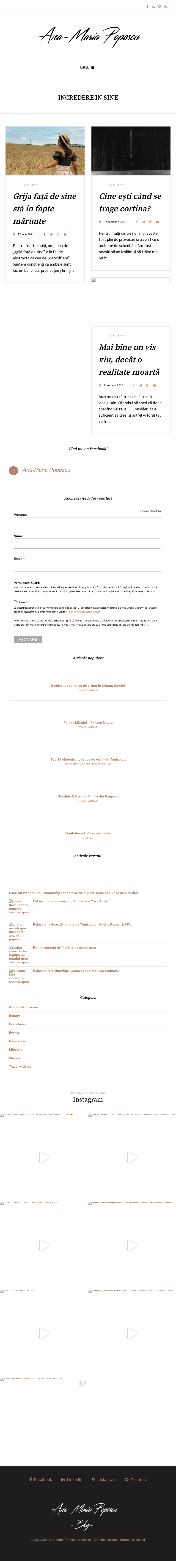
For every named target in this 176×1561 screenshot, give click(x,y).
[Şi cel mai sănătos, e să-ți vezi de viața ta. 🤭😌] (44, 1158)
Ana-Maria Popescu (46, 470)
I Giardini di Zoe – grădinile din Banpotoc (88, 796)
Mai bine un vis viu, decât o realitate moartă (129, 359)
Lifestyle (15, 1049)
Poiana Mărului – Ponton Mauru (88, 722)
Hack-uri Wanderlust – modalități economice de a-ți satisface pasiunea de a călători (74, 893)
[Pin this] (65, 234)
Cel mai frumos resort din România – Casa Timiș (70, 901)
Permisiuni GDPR (27, 583)
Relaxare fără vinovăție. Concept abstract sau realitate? (76, 971)
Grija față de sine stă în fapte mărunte (44, 208)
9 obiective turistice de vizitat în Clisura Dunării (88, 685)
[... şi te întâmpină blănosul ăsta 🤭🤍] (44, 1246)
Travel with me (88, 690)
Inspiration (17, 1041)
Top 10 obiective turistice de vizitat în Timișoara (88, 759)
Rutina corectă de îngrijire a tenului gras (64, 947)
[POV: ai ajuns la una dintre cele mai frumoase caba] (132, 1158)
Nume (18, 536)
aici (146, 624)
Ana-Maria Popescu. (63, 1540)
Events (14, 1032)
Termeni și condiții (133, 1540)
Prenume (21, 515)
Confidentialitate (105, 1540)
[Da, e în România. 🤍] (44, 1334)
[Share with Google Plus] (58, 234)
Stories (33, 185)
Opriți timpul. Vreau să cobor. (88, 833)
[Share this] (44, 234)
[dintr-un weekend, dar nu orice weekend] (44, 1422)
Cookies (85, 1540)
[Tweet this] (51, 234)
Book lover (17, 1024)
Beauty (14, 1015)
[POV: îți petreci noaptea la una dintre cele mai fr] (132, 1334)
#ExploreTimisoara (77, 764)
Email (19, 559)
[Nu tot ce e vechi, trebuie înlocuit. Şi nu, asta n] (132, 1246)
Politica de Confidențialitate (84, 611)
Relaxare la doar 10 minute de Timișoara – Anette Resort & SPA (82, 924)
